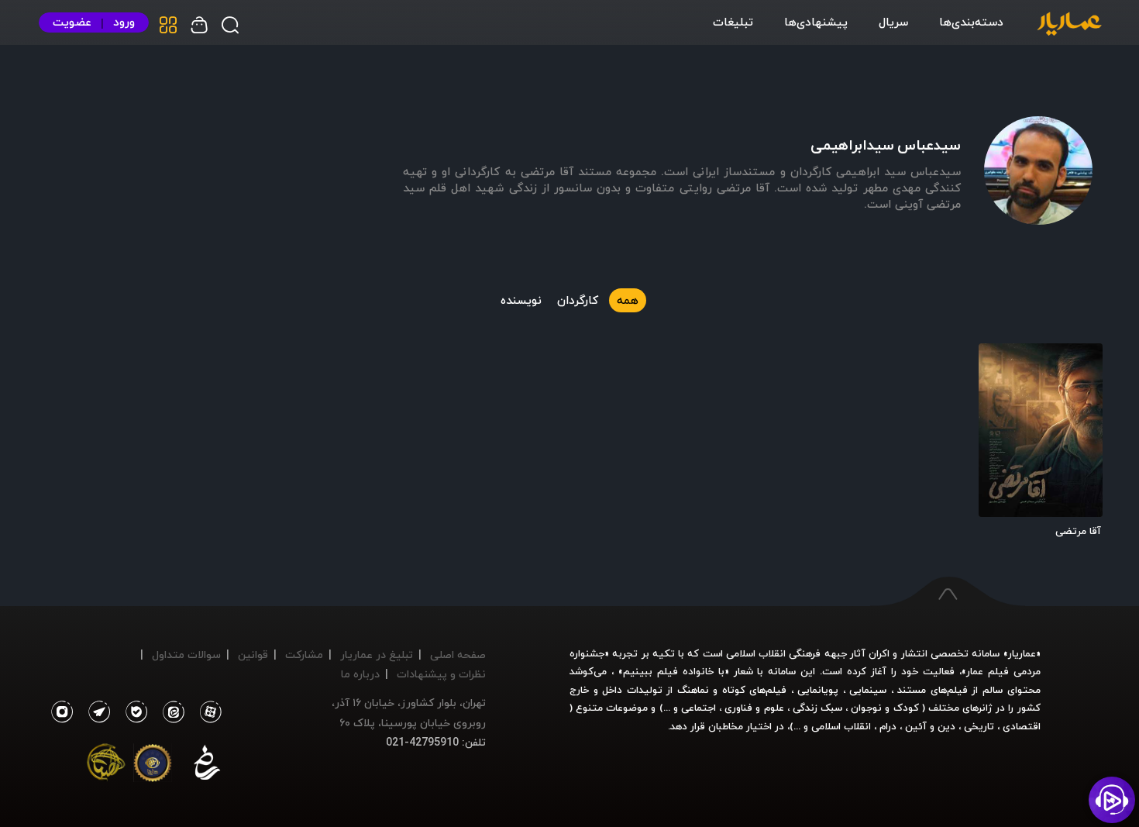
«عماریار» (1022, 653)
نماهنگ (693, 689)
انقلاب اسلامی (839, 726)
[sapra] (152, 765)
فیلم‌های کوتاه (754, 689)
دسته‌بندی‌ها (971, 22)
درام (887, 726)
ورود (124, 22)
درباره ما (360, 674)
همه (627, 300)
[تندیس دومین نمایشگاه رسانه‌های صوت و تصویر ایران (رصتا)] (106, 765)
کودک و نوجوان (884, 707)
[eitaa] (170, 712)
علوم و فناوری (753, 707)
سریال (893, 22)
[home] (1069, 24)
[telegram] (95, 712)
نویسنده (521, 300)
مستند (911, 689)
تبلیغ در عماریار (376, 654)
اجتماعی (697, 707)
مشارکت (304, 654)
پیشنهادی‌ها (816, 22)
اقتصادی (1022, 726)
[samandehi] (207, 765)
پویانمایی (817, 689)
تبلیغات (733, 22)
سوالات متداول (186, 654)
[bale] (132, 712)
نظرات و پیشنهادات (441, 674)
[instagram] (61, 712)
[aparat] (207, 712)
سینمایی (867, 689)
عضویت (72, 22)
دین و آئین (930, 726)
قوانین (253, 654)
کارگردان (577, 300)
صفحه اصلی (458, 654)
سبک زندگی (817, 707)
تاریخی (979, 726)
